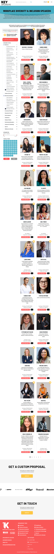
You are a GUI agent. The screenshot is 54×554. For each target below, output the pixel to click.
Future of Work (9, 68)
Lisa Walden (27, 188)
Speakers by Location (8, 537)
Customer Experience (10, 64)
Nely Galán (27, 400)
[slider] (3, 135)
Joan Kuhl (27, 365)
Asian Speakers (9, 97)
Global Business (9, 72)
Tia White (43, 188)
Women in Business (10, 88)
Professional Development (9, 78)
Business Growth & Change (10, 50)
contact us (28, 26)
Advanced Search (7, 540)
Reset (14, 158)
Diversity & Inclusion (9, 95)
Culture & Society (8, 93)
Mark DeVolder (43, 120)
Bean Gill (43, 400)
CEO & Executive (9, 52)
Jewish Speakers (9, 103)
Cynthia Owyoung (43, 296)
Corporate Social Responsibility (9, 61)
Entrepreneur (9, 66)
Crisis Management (10, 63)
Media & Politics (8, 119)
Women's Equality (9, 107)
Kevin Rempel (27, 120)
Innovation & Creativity (10, 74)
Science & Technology (9, 124)
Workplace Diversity (10, 89)
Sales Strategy (9, 80)
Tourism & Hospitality (10, 86)
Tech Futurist (9, 84)
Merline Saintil (43, 365)
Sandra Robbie (43, 47)
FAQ (28, 546)
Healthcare (7, 117)
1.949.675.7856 (32, 539)
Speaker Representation (9, 544)
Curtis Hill (43, 259)
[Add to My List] (34, 29)
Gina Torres (43, 222)
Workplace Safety (9, 91)
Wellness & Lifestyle (9, 128)
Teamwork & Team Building (10, 82)
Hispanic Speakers (10, 102)
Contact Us (30, 544)
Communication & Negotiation (9, 55)
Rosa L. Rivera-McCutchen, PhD (27, 83)
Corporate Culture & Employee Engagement (10, 58)
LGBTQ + (8, 105)
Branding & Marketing (10, 46)
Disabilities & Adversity (10, 100)
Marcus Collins (43, 154)
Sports (6, 126)
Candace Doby (27, 296)
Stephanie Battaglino (27, 332)
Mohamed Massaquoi (43, 434)
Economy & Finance (9, 110)
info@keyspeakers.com (33, 542)
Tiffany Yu (27, 154)
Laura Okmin (27, 259)
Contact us (6, 31)
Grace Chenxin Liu (27, 434)
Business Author (9, 48)
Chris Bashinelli (43, 82)
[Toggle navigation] (51, 2)
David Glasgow (27, 222)
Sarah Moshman (43, 332)
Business (7, 44)
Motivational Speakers (9, 122)
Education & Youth (8, 113)
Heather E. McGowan (27, 47)
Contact (27, 476)
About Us (5, 542)
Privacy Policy (30, 548)
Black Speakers (9, 99)
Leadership (8, 75)
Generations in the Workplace (10, 70)
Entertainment (8, 115)
